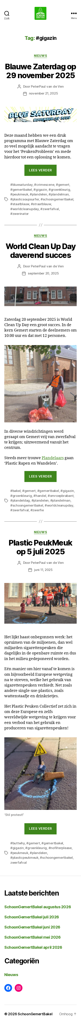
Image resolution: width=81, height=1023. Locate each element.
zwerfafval (18, 862)
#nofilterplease (60, 848)
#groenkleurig (59, 190)
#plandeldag (20, 500)
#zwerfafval (49, 209)
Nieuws (40, 55)
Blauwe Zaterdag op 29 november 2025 (40, 71)
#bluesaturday (21, 185)
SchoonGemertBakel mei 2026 (32, 937)
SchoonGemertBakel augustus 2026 (37, 907)
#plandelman (59, 194)
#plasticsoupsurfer (24, 199)
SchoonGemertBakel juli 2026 (31, 917)
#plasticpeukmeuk (24, 858)
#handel (39, 496)
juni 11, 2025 (43, 570)
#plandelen (38, 194)
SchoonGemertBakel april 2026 (33, 947)
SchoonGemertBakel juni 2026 (32, 927)
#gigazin (40, 190)
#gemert (62, 185)
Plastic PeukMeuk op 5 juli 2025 (40, 547)
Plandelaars (53, 458)
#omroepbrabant (60, 496)
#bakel (15, 491)
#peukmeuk (19, 194)
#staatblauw (19, 204)
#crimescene (44, 185)
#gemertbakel (21, 190)
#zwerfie (37, 510)
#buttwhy (17, 843)
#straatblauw (41, 204)
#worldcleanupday (24, 209)
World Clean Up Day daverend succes (40, 251)
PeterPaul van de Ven (47, 86)
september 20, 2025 (43, 273)
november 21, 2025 (43, 93)
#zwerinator (19, 214)
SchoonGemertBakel (35, 1014)
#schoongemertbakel (57, 199)
